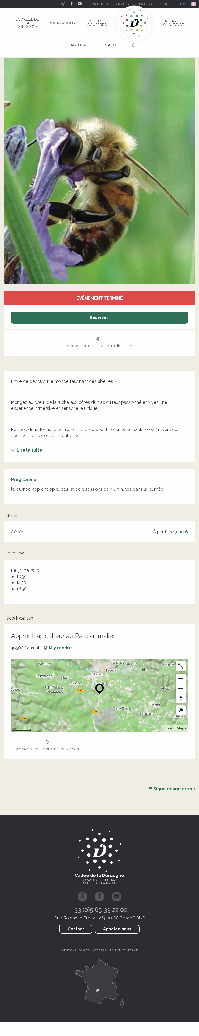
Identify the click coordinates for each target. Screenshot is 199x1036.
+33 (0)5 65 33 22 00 (99, 909)
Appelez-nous (117, 929)
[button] (194, 4)
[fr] (194, 4)
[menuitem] (27, 23)
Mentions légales (75, 950)
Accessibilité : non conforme (115, 950)
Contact (76, 929)
